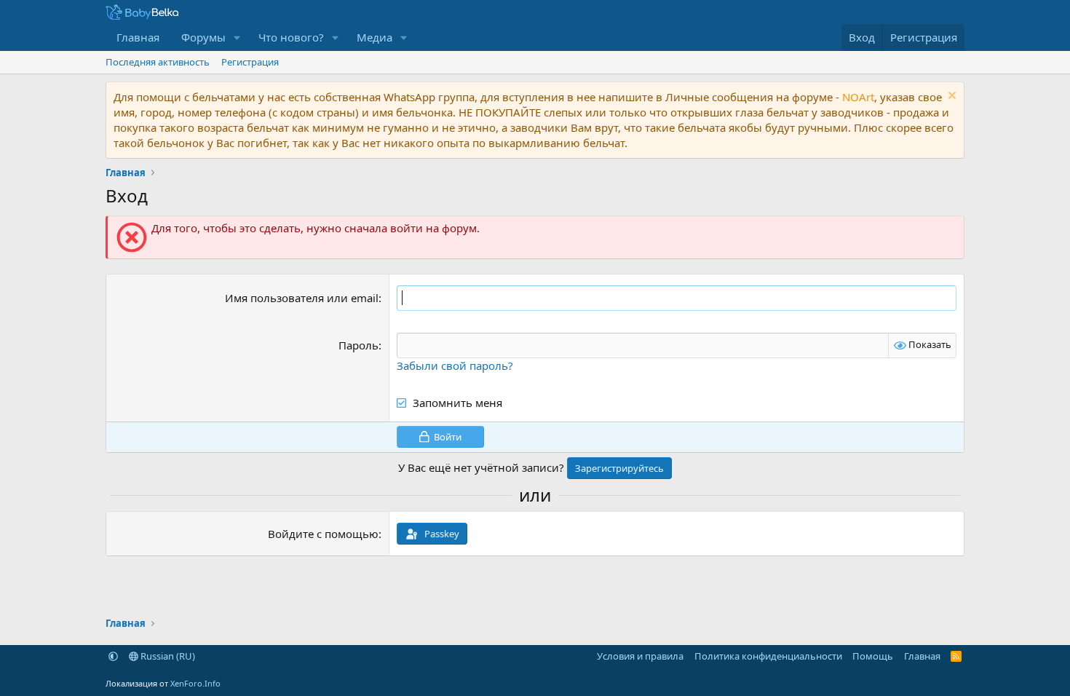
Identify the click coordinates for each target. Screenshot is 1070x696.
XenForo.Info (195, 683)
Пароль (358, 345)
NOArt (858, 97)
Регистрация (250, 61)
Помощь (872, 656)
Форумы (203, 37)
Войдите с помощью (323, 533)
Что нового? (291, 37)
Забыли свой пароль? (455, 365)
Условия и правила (640, 656)
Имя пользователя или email (302, 297)
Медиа (374, 37)
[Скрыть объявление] (950, 97)
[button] (237, 37)
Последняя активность (158, 61)
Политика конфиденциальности (768, 656)
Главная (137, 37)
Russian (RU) (166, 656)
